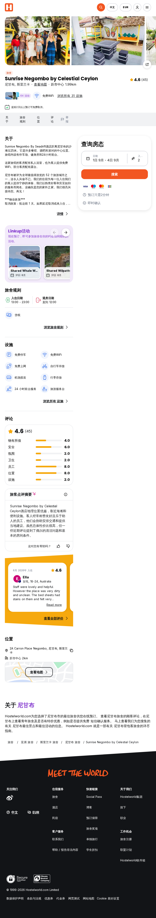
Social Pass (94, 796)
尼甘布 (10, 84)
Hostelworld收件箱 (132, 860)
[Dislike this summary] (68, 546)
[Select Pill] (101, 7)
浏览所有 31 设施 (69, 96)
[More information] (65, 494)
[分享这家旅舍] (147, 64)
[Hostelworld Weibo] (9, 797)
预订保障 (92, 818)
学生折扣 (92, 849)
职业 (123, 818)
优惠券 (48, 898)
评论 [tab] (52, 119)
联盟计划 (126, 849)
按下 (123, 807)
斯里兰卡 (23, 84)
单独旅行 (92, 839)
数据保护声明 (15, 898)
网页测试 (74, 898)
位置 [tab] (38, 119)
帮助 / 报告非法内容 (65, 849)
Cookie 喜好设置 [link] (108, 898)
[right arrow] (66, 232)
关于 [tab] (6, 119)
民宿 (55, 818)
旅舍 (8, 72)
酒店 (55, 807)
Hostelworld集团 (131, 796)
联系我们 (58, 839)
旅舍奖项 (92, 828)
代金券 (60, 898)
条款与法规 (34, 898)
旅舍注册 (126, 839)
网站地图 (88, 898)
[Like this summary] (58, 546)
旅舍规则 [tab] (22, 119)
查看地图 (40, 84)
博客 (89, 807)
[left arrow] (54, 232)
